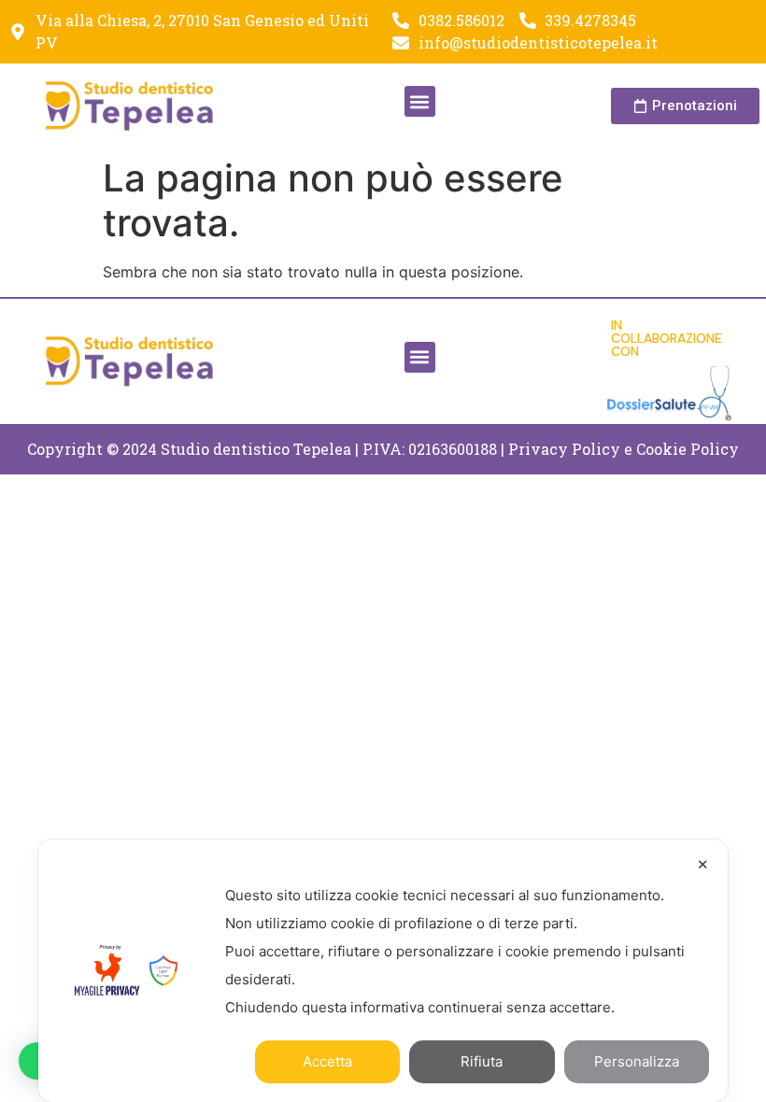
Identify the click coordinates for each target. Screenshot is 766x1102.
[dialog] (383, 971)
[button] (419, 101)
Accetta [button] (327, 1061)
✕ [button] (703, 864)
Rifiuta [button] (482, 1061)
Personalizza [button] (636, 1061)
